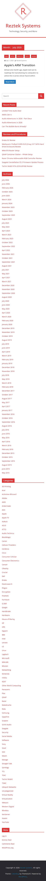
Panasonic (6, 689)
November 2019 (8, 332)
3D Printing (6, 486)
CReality (5, 568)
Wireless (5, 810)
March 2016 (6, 445)
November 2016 (8, 414)
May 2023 (5, 227)
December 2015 (8, 453)
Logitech (5, 654)
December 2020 (8, 285)
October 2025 (7, 192)
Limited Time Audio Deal (11, 111)
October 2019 (7, 336)
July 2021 (5, 270)
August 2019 (7, 340)
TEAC (4, 775)
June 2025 (6, 195)
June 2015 (6, 469)
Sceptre (5, 721)
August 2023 (7, 219)
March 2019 (6, 356)
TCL (3, 771)
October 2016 (7, 418)
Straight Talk (7, 763)
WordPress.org (7, 848)
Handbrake (6, 611)
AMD (6, 56)
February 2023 (7, 238)
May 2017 (5, 402)
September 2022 (8, 246)
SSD (3, 752)
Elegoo (4, 588)
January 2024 (7, 203)
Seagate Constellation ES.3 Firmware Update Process (22, 162)
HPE (3, 627)
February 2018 (7, 387)
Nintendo (5, 674)
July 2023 (5, 223)
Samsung (5, 713)
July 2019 (5, 344)
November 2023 (8, 207)
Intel (27, 56)
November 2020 (8, 289)
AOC (3, 510)
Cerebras (5, 549)
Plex (3, 693)
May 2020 (5, 309)
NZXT (4, 682)
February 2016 (7, 449)
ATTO (4, 529)
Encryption (6, 592)
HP (3, 623)
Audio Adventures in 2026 (12, 122)
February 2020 (7, 320)
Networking (6, 670)
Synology (5, 767)
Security (5, 732)
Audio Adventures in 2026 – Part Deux (17, 118)
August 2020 (7, 297)
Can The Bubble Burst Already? (14, 126)
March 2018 (6, 383)
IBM (3, 635)
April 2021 (6, 277)
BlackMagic (6, 537)
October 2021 (7, 258)
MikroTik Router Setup (10, 150)
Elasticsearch (7, 584)
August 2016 (7, 426)
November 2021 (8, 254)
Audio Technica (8, 533)
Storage (5, 760)
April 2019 (6, 352)
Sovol (4, 748)
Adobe (4, 498)
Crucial (4, 572)
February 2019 (7, 359)
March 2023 (6, 234)
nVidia (34, 56)
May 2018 (5, 379)
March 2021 (6, 281)
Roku (4, 709)
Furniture (5, 600)
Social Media (7, 736)
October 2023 (7, 211)
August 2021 (7, 266)
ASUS (4, 525)
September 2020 (8, 293)
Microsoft (5, 658)
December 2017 (8, 391)
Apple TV (20, 56)
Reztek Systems (23, 25)
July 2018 (5, 375)
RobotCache (6, 705)
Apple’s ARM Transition (19, 65)
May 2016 (5, 437)
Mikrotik (5, 662)
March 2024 (6, 199)
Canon (4, 541)
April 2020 (6, 313)
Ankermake (6, 506)
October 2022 (7, 242)
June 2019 (6, 348)
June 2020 (6, 305)
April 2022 (6, 250)
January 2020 (7, 324)
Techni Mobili (7, 779)
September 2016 (8, 422)
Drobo (4, 580)
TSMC (4, 783)
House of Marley (8, 619)
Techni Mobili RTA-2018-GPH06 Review (17, 166)
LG (3, 646)
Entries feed (6, 840)
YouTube (5, 822)
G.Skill (4, 603)
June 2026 (6, 184)
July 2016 (5, 430)
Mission (5, 666)
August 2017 (7, 398)
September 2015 (8, 461)
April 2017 (6, 406)
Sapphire (5, 717)
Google (4, 607)
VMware (5, 803)
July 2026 (5, 180)
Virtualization (7, 799)
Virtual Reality (7, 795)
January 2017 (7, 410)
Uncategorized (7, 791)
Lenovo (4, 642)
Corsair (5, 564)
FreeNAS (5, 596)
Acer (3, 490)
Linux (4, 650)
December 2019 (8, 328)
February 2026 (7, 188)
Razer (4, 701)
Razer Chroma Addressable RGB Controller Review (22, 158)
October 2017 (7, 395)
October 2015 (7, 457)
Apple (12, 56)
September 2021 (8, 262)
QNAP (4, 697)
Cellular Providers (9, 545)
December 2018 (8, 367)
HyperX (5, 631)
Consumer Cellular (9, 557)
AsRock (4, 521)
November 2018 (8, 371)
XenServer (6, 814)
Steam (4, 756)
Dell (3, 576)
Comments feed (8, 844)
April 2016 (6, 441)
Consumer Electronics (10, 560)
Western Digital (8, 806)
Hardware (6, 615)
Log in (4, 836)
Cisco (4, 553)
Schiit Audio (6, 724)
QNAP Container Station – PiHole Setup (17, 154)
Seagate (5, 728)
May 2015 (5, 473)
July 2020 (5, 301)
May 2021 (5, 274)
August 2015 (7, 465)
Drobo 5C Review (8, 140)
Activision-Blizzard (9, 494)
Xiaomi (4, 818)
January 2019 (7, 363)
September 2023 (8, 215)
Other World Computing (11, 685)
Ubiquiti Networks (9, 787)
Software (5, 740)
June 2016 (6, 434)
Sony (4, 744)
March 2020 (6, 316)
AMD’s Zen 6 (7, 115)
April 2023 (6, 231)
